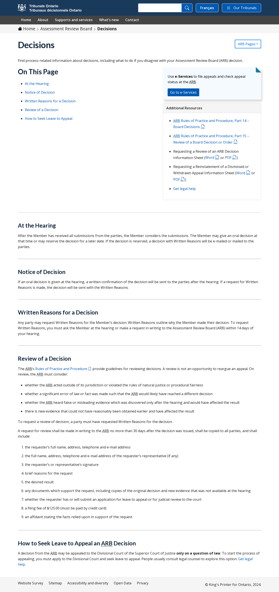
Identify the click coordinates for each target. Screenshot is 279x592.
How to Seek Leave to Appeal (48, 118)
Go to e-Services (183, 92)
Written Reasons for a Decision (50, 101)
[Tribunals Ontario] (50, 8)
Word (210, 157)
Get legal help (184, 188)
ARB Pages (246, 44)
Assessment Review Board (66, 29)
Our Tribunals (245, 7)
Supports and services (74, 19)
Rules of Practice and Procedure (61, 368)
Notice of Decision (40, 92)
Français (207, 7)
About (43, 19)
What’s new (109, 19)
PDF (228, 157)
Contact (132, 19)
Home (26, 19)
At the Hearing (37, 83)
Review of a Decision (41, 109)
